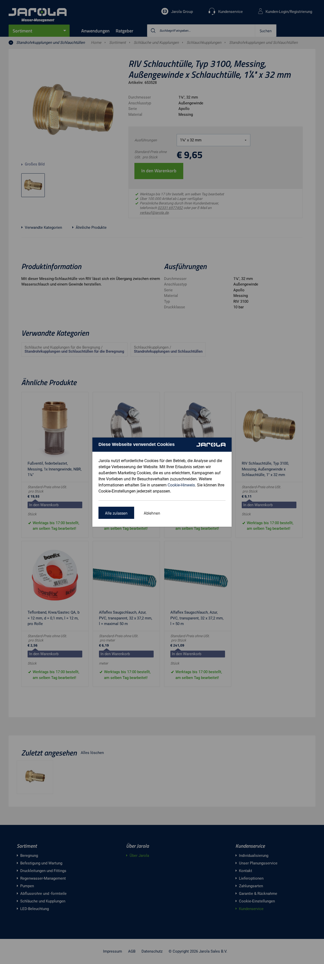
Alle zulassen (116, 513)
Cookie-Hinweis (181, 485)
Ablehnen (152, 513)
